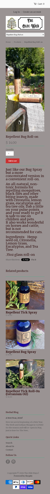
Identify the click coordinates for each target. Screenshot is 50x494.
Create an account (32, 12)
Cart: (41, 4)
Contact (9, 450)
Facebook (8, 461)
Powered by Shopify (23, 476)
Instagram (13, 461)
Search (9, 443)
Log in (16, 12)
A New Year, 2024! (14, 418)
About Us (10, 446)
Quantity (10, 149)
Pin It (33, 259)
